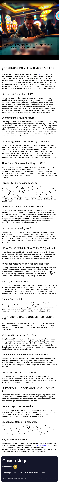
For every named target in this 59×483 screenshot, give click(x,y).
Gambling (7, 40)
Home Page (7, 473)
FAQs (20, 473)
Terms (50, 478)
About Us (40, 478)
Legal (54, 478)
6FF (40, 74)
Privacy (45, 478)
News (14, 473)
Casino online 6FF (40, 445)
